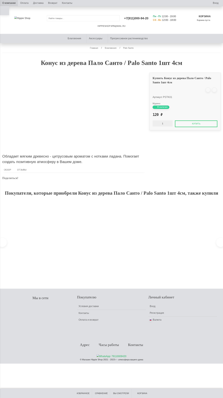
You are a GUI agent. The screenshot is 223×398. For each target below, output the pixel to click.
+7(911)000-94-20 (136, 18)
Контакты (67, 3)
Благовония (74, 38)
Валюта (156, 319)
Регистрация (157, 313)
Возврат (52, 3)
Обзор (7, 170)
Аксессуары (95, 38)
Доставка (38, 3)
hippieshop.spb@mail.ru (111, 26)
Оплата (24, 3)
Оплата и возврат (88, 319)
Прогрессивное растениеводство (129, 38)
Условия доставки (89, 306)
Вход (215, 3)
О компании (9, 3)
